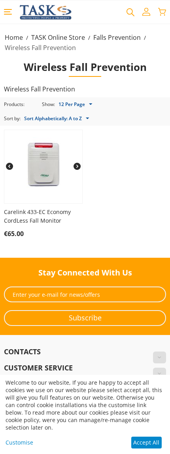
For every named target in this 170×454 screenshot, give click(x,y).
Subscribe (85, 317)
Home (14, 37)
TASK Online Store (58, 37)
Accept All (146, 442)
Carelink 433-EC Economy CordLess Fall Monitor (37, 216)
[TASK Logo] (46, 11)
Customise (19, 442)
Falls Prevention (117, 37)
